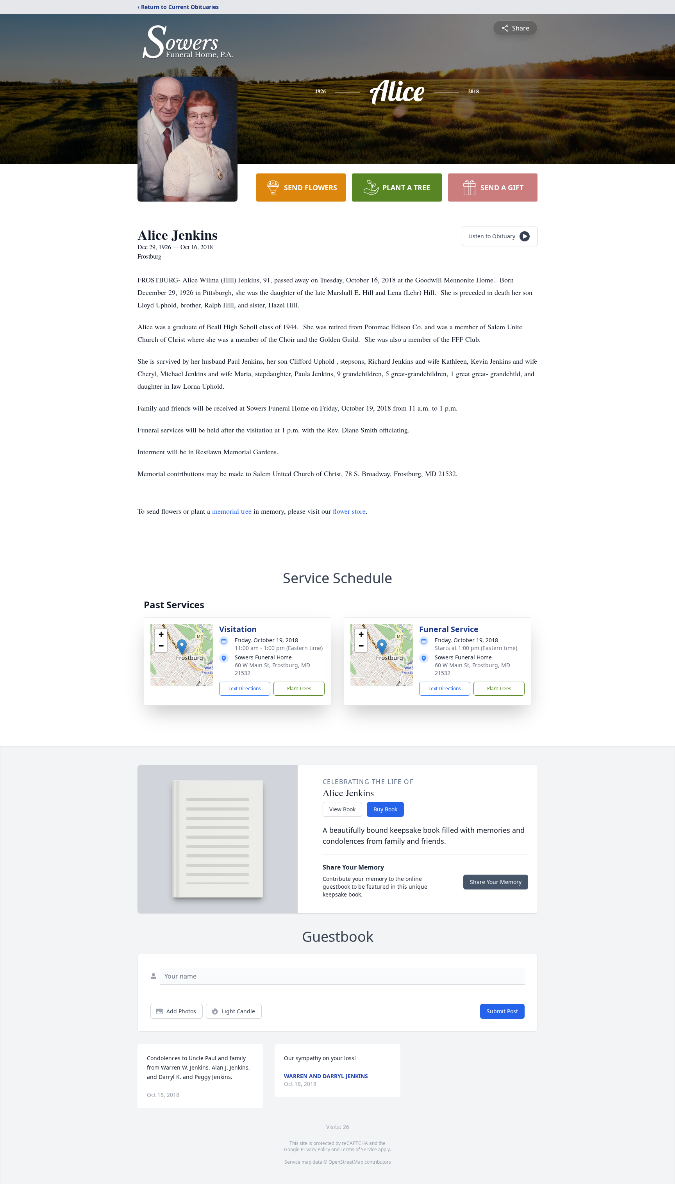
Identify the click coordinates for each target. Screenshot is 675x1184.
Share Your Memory (495, 882)
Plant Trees (299, 688)
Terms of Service (359, 1149)
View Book (342, 809)
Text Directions (245, 688)
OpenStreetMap (346, 1162)
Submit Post (502, 1011)
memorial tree (232, 511)
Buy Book (385, 809)
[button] (182, 647)
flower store (349, 511)
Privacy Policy (315, 1149)
